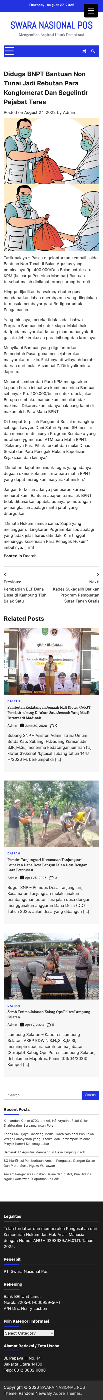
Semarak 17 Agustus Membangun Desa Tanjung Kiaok (44, 1152)
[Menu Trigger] (91, 10)
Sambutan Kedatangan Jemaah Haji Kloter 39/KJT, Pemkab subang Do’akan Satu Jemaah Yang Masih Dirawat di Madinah (49, 712)
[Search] (93, 51)
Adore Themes (67, 1393)
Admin (69, 112)
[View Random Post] (84, 51)
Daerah (29, 555)
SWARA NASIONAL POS (51, 25)
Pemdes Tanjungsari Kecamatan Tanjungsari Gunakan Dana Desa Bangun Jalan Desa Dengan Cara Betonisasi (48, 865)
